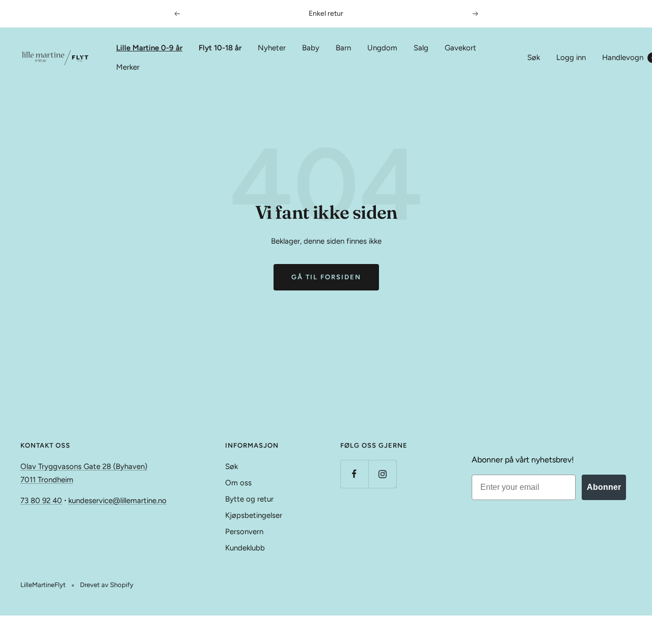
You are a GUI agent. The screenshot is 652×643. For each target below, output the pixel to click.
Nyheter (272, 47)
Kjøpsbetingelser (253, 515)
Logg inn (571, 57)
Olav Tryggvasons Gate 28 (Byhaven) (83, 466)
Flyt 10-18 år (220, 47)
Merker (128, 67)
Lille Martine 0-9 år (149, 47)
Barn (343, 47)
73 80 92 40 (41, 500)
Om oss (238, 482)
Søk (533, 57)
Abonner (604, 487)
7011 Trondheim (46, 479)
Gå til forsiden (326, 277)
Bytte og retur (249, 499)
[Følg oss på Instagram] (382, 474)
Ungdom (382, 47)
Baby (310, 47)
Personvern (244, 531)
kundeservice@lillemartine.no (117, 500)
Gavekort (460, 47)
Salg (421, 47)
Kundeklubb (245, 547)
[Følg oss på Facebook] (354, 474)
